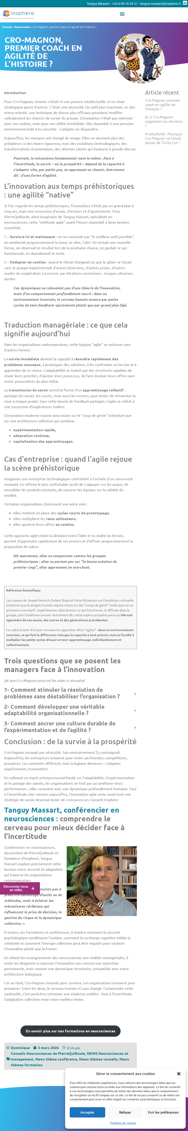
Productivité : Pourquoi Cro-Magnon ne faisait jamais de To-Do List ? (163, 138)
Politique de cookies (123, 1123)
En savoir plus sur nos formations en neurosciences (70, 1030)
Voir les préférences (163, 1112)
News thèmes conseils (98, 1059)
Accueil (7, 27)
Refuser (125, 1112)
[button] (179, 1073)
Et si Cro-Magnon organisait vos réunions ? (164, 121)
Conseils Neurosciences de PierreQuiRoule (48, 1053)
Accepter (87, 1112)
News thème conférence (56, 1059)
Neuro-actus (22, 27)
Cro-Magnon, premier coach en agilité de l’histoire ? (162, 104)
